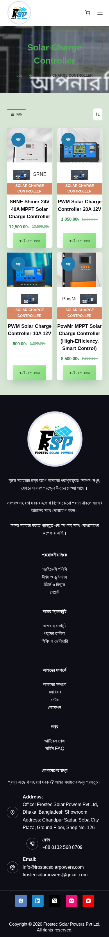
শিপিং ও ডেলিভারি (55, 641)
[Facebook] (21, 901)
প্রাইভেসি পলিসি (54, 569)
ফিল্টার (19, 114)
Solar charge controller (29, 189)
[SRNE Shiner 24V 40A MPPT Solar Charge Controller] (29, 145)
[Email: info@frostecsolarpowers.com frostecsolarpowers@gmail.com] (12, 867)
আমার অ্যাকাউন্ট (54, 625)
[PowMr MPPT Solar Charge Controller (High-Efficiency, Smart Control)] (79, 270)
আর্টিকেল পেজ (54, 740)
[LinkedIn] (38, 901)
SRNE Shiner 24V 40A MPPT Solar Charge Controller (29, 209)
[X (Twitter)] (54, 901)
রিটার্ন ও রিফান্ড (54, 584)
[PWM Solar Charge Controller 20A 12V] (79, 145)
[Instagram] (71, 901)
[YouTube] (88, 901)
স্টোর (54, 699)
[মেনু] (100, 12)
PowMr (69, 298)
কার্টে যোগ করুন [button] (29, 240)
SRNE (40, 174)
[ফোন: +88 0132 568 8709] (32, 844)
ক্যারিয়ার (54, 691)
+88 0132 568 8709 (62, 847)
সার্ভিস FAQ (54, 748)
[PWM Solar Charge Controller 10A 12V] (29, 270)
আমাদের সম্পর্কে (54, 684)
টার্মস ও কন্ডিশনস (54, 577)
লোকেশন (54, 707)
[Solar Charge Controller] (21, 175)
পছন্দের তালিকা (54, 633)
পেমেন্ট (54, 592)
